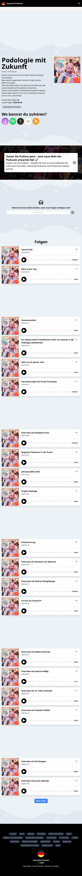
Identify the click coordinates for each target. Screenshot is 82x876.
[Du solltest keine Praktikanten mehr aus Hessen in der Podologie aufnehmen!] (10, 346)
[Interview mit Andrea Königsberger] (10, 587)
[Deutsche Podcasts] (41, 853)
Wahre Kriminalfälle (30, 841)
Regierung (67, 841)
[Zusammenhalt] (10, 326)
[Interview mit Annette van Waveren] (10, 567)
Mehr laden (41, 801)
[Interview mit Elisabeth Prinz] (10, 438)
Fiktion (75, 838)
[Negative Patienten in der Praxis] (10, 458)
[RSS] (36, 121)
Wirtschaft (41, 834)
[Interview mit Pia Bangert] (10, 767)
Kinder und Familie (56, 834)
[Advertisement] (41, 25)
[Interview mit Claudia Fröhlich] (10, 716)
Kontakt (55, 866)
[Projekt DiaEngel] (10, 497)
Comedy (13, 834)
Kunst (22, 834)
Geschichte (15, 841)
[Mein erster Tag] (10, 275)
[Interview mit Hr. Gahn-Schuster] (10, 696)
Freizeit (56, 841)
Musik (69, 834)
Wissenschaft (47, 845)
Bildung (31, 834)
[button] (79, 3)
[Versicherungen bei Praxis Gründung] (10, 387)
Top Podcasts (38, 866)
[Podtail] (20, 121)
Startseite (27, 866)
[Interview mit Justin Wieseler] (10, 786)
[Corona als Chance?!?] (10, 606)
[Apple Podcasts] (5, 121)
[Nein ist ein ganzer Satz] (10, 368)
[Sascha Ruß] (10, 255)
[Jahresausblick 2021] (10, 477)
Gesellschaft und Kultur (34, 838)
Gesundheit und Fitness (11, 107)
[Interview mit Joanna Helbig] (10, 677)
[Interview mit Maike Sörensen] (10, 657)
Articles (48, 866)
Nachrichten (45, 841)
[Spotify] (13, 121)
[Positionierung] (10, 548)
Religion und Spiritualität (13, 838)
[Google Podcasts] (28, 121)
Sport (58, 845)
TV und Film (64, 838)
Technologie (51, 838)
